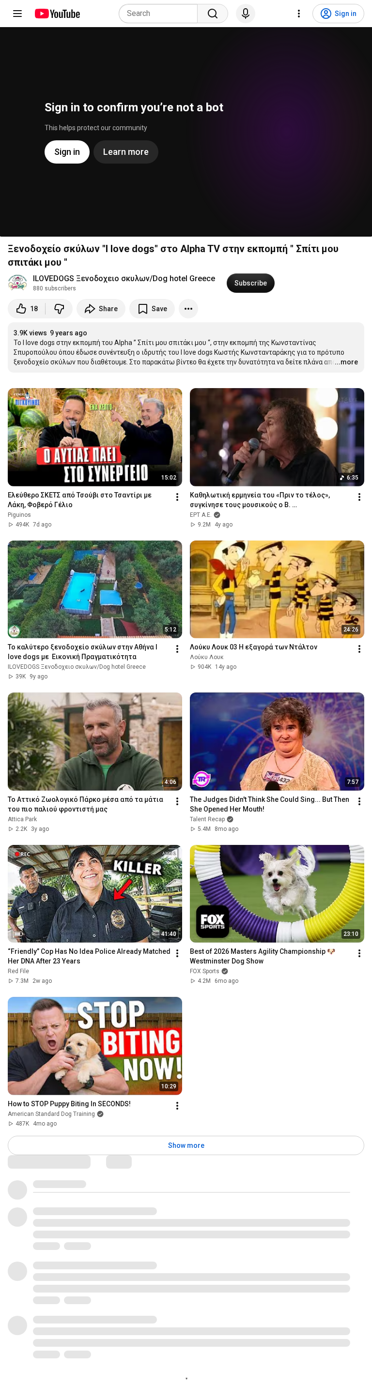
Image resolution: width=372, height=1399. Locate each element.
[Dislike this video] (59, 308)
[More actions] (188, 308)
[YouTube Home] (57, 13)
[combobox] (161, 13)
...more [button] (346, 362)
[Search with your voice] (245, 13)
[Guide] (17, 13)
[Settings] (299, 13)
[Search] (212, 13)
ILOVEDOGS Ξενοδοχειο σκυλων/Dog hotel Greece (124, 278)
